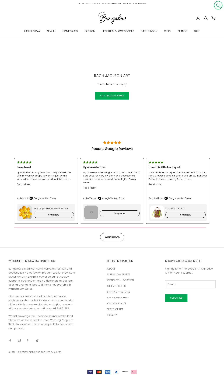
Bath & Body (149, 31)
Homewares (70, 31)
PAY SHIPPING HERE (118, 297)
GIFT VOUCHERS (116, 286)
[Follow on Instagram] (19, 340)
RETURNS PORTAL (116, 303)
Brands (182, 31)
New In (51, 31)
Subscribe (176, 297)
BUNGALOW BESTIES (118, 274)
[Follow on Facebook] (10, 340)
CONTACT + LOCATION (120, 280)
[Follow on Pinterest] (28, 340)
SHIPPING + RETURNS (118, 291)
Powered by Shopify (51, 352)
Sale (197, 31)
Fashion (90, 31)
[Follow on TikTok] (37, 340)
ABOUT (111, 268)
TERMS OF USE (115, 309)
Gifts (167, 31)
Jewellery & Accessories (118, 31)
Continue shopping (112, 95)
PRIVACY (112, 315)
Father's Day (32, 31)
